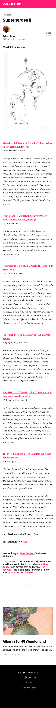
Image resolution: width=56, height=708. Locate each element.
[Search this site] (47, 4)
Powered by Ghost (28, 688)
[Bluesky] (30, 677)
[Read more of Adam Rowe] (6, 29)
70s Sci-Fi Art (12, 3)
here (25, 541)
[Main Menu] (52, 4)
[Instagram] (35, 677)
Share (48, 33)
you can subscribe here (20, 572)
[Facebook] (26, 677)
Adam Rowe (9, 36)
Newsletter (8, 14)
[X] (21, 677)
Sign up (29, 682)
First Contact (27, 553)
